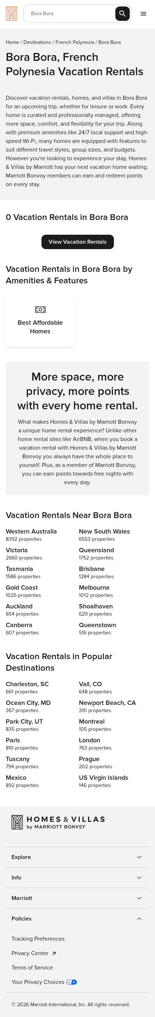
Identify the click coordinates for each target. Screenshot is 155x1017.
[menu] (143, 13)
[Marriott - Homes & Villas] (11, 13)
